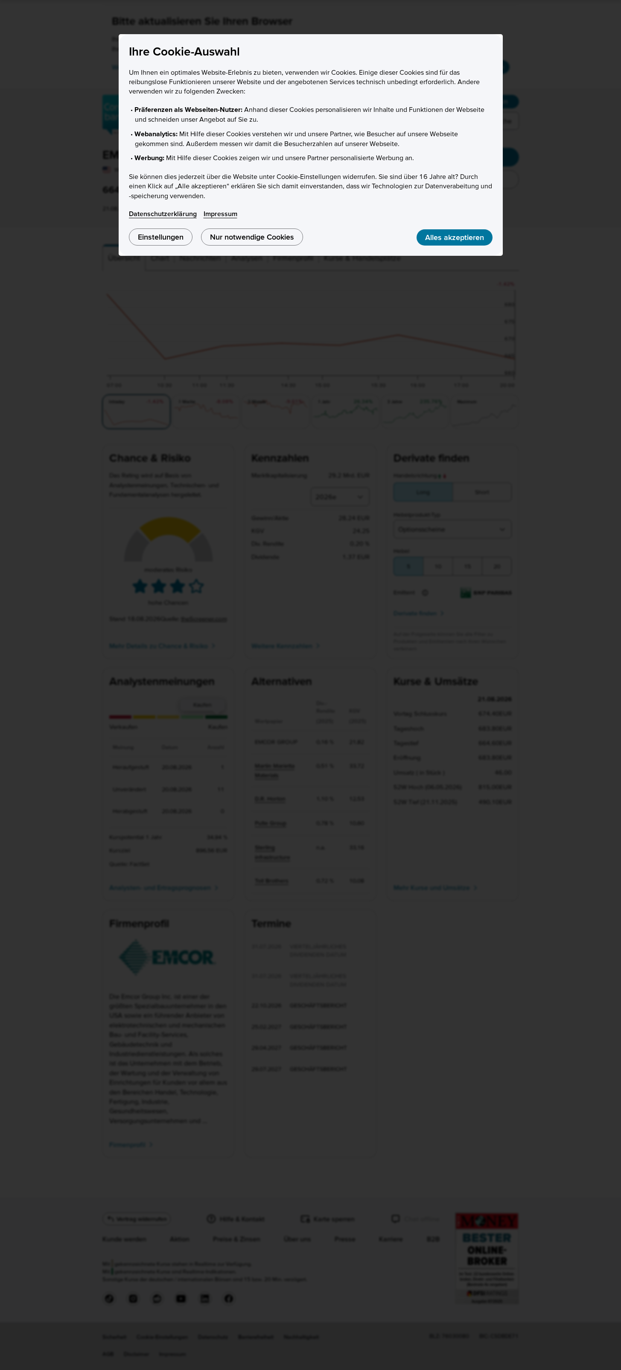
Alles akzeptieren (454, 237)
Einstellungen (161, 236)
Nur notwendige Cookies (252, 236)
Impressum (220, 213)
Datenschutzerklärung (163, 213)
